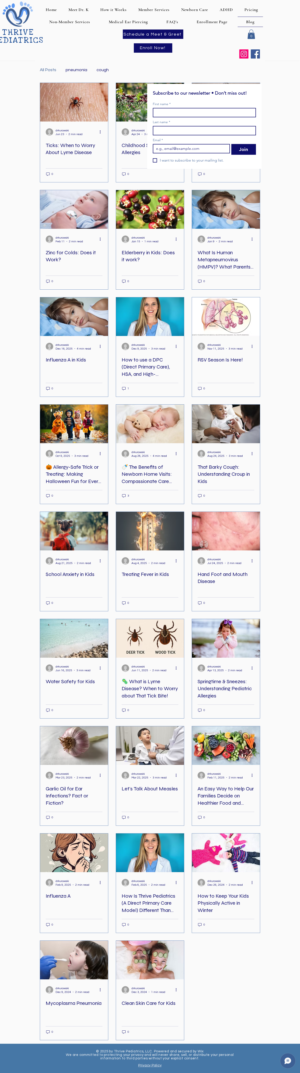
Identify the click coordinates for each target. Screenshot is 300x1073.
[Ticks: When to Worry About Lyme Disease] (74, 102)
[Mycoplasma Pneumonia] (74, 960)
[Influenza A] (74, 852)
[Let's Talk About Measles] (150, 745)
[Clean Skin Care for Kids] (150, 960)
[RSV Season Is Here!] (226, 316)
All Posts (48, 70)
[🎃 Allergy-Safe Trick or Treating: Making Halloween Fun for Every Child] (74, 424)
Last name (161, 122)
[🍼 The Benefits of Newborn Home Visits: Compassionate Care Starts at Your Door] (150, 424)
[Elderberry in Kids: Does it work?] (150, 209)
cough (103, 70)
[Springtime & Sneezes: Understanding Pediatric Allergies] (226, 638)
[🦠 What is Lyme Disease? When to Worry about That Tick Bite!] (150, 638)
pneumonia (76, 70)
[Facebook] (255, 54)
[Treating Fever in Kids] (150, 531)
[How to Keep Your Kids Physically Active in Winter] (226, 852)
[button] (251, 34)
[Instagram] (243, 54)
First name (162, 104)
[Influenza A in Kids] (74, 316)
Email (158, 140)
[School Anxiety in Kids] (74, 531)
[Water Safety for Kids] (74, 638)
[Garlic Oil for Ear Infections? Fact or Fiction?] (74, 745)
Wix (201, 1051)
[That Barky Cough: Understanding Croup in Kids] (226, 424)
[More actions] (102, 132)
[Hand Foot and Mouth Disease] (226, 531)
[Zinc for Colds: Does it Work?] (74, 209)
